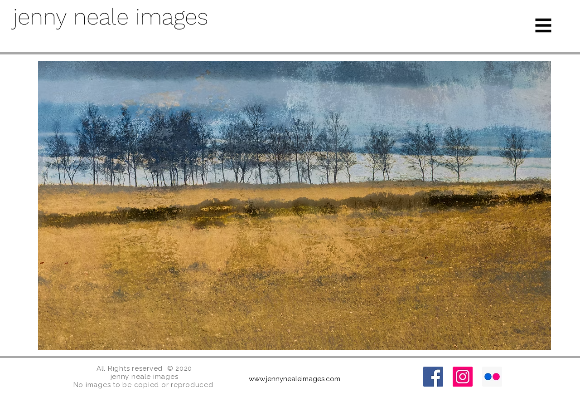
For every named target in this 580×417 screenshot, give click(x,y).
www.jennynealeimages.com (294, 379)
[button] (543, 25)
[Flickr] (492, 377)
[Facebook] (433, 377)
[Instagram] (463, 377)
